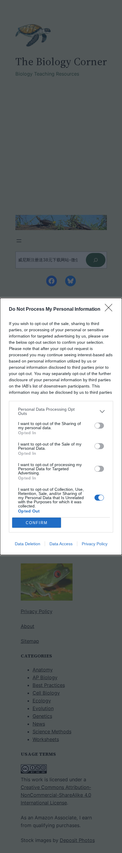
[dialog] (61, 426)
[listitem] (61, 411)
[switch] (99, 426)
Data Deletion (27, 543)
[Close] (110, 309)
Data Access (61, 543)
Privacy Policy (94, 543)
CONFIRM (37, 523)
